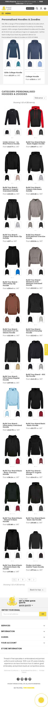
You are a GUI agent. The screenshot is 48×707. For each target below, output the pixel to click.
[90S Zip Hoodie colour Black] (30, 367)
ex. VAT (17, 75)
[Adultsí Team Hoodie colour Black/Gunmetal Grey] (30, 556)
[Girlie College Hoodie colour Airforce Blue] (8, 64)
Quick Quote (30, 8)
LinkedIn (29, 679)
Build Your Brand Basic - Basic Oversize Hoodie (12, 472)
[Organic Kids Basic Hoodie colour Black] (30, 178)
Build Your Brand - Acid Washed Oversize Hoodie (35, 236)
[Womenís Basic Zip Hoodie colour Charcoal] (17, 556)
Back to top (37, 590)
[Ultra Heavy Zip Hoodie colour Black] (7, 273)
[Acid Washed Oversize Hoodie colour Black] (41, 225)
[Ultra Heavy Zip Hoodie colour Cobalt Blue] (17, 273)
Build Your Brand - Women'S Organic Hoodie (33, 472)
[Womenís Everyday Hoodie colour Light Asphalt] (41, 320)
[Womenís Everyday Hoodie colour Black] (30, 320)
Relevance (39, 98)
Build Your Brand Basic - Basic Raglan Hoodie (35, 143)
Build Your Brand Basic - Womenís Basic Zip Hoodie (12, 567)
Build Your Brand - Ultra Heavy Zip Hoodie (10, 283)
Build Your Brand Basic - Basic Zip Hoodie (35, 519)
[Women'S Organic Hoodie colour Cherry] (41, 462)
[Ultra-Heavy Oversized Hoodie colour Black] (17, 414)
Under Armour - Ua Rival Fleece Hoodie (11, 143)
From (6, 75)
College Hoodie (32, 76)
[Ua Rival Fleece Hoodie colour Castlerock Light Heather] (17, 133)
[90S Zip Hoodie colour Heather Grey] (41, 367)
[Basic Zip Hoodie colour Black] (30, 509)
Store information (11, 649)
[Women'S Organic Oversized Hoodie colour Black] (7, 178)
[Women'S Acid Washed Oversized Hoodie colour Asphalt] (30, 273)
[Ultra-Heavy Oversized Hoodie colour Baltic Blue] (7, 414)
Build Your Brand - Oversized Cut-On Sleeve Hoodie (10, 331)
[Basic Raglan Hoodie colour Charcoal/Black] (41, 133)
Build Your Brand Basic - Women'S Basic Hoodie (12, 520)
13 (29, 580)
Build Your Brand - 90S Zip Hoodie (35, 375)
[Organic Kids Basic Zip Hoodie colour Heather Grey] (17, 225)
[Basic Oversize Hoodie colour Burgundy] (17, 462)
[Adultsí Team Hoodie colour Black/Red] (41, 556)
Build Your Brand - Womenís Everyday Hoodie (34, 331)
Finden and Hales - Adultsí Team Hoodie (35, 566)
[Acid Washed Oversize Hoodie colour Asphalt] (30, 225)
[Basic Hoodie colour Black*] (30, 414)
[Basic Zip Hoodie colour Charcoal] (41, 509)
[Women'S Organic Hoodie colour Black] (30, 462)
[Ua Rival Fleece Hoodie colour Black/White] (7, 133)
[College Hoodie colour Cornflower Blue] (40, 64)
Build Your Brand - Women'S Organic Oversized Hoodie (10, 189)
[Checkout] (45, 8)
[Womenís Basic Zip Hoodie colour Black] (7, 556)
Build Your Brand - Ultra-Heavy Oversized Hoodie (12, 425)
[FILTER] (46, 353)
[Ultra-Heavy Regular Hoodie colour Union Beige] (17, 367)
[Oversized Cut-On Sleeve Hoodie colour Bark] (7, 320)
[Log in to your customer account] (41, 8)
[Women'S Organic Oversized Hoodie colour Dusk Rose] (17, 178)
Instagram (26, 679)
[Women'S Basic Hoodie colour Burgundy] (17, 509)
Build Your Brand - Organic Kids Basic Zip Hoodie (12, 236)
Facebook (18, 679)
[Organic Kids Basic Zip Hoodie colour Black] (7, 225)
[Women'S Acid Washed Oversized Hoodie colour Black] (41, 273)
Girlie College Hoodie (13, 73)
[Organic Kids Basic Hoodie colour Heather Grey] (41, 178)
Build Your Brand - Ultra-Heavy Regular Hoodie (11, 378)
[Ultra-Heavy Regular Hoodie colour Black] (7, 367)
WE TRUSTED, (24, 688)
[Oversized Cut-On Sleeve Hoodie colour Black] (17, 320)
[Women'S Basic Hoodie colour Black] (7, 509)
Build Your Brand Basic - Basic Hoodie (35, 424)
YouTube (22, 679)
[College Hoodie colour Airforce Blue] (30, 64)
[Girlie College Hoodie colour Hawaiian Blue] (18, 64)
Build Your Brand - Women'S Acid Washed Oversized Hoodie (34, 282)
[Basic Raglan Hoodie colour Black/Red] (30, 133)
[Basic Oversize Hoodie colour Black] (7, 462)
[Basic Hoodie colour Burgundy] (41, 414)
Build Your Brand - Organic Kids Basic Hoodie (34, 189)
